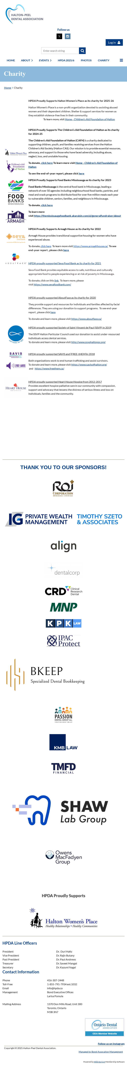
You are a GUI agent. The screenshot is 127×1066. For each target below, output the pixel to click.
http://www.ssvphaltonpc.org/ (88, 342)
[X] (59, 36)
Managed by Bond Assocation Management (101, 1051)
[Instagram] (67, 36)
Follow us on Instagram (111, 1043)
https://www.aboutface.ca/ (86, 318)
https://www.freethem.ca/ (49, 368)
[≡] (118, 60)
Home (7, 87)
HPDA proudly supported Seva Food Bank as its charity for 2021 (64, 263)
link (56, 280)
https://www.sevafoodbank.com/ (52, 284)
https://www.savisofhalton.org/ (89, 364)
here (81, 173)
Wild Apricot (99, 1062)
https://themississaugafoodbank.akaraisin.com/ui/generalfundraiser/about (77, 215)
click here (47, 162)
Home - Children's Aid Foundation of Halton (90, 119)
